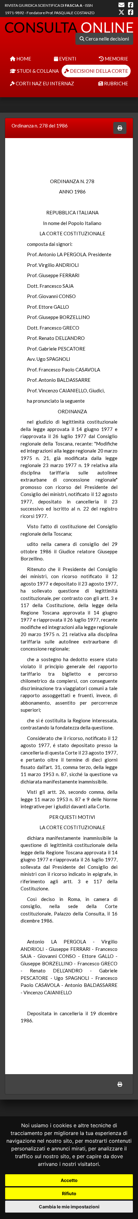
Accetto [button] (69, 1180)
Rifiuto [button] (69, 1193)
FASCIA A (73, 5)
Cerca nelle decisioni (106, 39)
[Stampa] (119, 128)
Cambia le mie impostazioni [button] (69, 1206)
